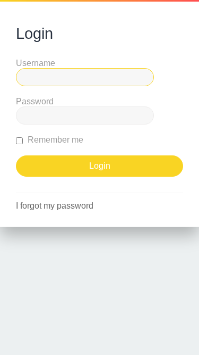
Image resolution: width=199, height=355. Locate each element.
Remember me (54, 139)
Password (35, 101)
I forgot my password (54, 205)
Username (35, 63)
